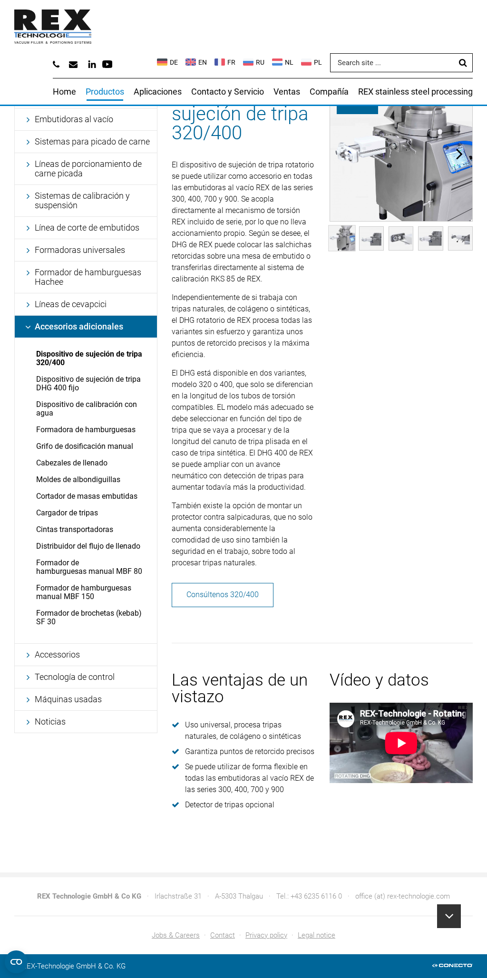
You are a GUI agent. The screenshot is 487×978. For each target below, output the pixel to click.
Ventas (286, 92)
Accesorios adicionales (79, 326)
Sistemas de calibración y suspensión (82, 200)
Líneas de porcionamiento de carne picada (88, 168)
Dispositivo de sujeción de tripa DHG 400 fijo (88, 383)
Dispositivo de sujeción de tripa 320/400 (89, 358)
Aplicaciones (158, 92)
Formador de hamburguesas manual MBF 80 (89, 567)
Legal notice (316, 935)
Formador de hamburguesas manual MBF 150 (83, 592)
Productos (105, 92)
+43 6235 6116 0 (316, 896)
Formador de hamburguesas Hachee (88, 277)
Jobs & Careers (176, 935)
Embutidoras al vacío (74, 119)
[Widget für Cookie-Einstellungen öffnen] (16, 961)
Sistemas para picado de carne (92, 141)
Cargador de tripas (67, 512)
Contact (222, 935)
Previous (343, 153)
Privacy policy (266, 935)
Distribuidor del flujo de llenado (88, 546)
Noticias (50, 721)
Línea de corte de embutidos (87, 227)
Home (64, 92)
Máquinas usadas (68, 699)
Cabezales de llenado (71, 462)
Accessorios (57, 654)
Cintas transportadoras (74, 529)
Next (459, 153)
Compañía (329, 92)
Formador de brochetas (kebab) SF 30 (89, 617)
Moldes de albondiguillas (78, 479)
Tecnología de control (75, 677)
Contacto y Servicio (227, 92)
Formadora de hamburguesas (86, 429)
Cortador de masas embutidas (86, 496)
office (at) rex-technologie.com (402, 896)
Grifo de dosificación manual (84, 446)
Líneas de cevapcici (71, 304)
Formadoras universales (80, 250)
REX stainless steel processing (415, 92)
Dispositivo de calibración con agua (86, 408)
